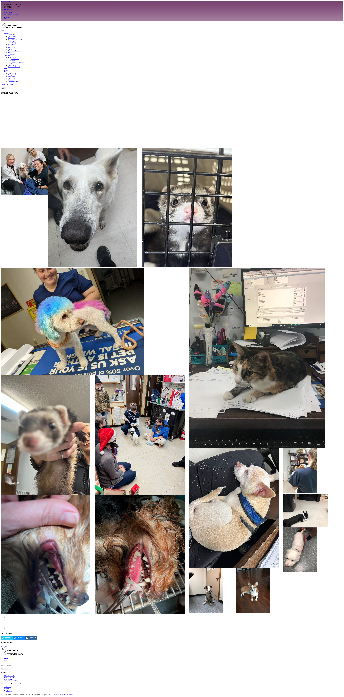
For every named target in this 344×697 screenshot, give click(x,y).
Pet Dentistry (11, 47)
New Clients (11, 76)
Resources (7, 72)
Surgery (10, 52)
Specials (10, 80)
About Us (7, 55)
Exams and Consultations (15, 39)
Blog (5, 68)
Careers (10, 63)
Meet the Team (12, 57)
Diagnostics (11, 38)
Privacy (6, 690)
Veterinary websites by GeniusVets (63, 694)
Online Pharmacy (13, 81)
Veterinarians (15, 59)
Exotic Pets (11, 41)
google (6, 18)
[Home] (12, 28)
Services (6, 33)
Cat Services (11, 34)
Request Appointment (7, 84)
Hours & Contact (5, 1)
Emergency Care (12, 75)
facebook (6, 17)
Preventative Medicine (14, 51)
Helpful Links (12, 73)
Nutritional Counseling (14, 46)
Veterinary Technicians (17, 62)
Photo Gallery (12, 65)
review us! (4, 646)
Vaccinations (11, 54)
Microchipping (12, 44)
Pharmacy (11, 49)
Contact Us (7, 688)
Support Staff (15, 60)
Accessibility (8, 691)
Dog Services (11, 36)
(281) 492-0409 (8, 12)
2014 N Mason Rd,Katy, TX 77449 (9, 676)
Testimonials (7, 687)
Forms (6, 70)
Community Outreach (14, 67)
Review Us (4, 669)
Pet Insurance (11, 78)
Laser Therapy (12, 43)
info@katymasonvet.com (11, 14)
